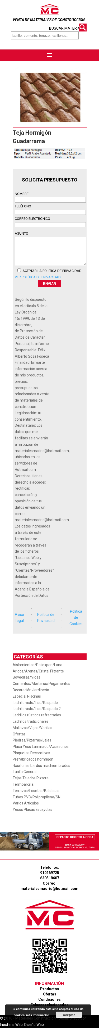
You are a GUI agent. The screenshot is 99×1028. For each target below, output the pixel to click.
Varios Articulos (26, 803)
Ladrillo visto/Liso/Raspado (35, 703)
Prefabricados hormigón (33, 759)
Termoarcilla (23, 784)
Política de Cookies (76, 617)
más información (38, 1015)
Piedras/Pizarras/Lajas (32, 740)
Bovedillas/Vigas (26, 677)
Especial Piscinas (27, 696)
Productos (49, 989)
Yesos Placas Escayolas (32, 809)
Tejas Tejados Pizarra (31, 778)
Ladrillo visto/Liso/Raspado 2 (37, 709)
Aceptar (69, 1014)
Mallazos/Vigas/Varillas (32, 728)
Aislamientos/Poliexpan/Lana (37, 665)
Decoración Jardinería (31, 690)
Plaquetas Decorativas (31, 753)
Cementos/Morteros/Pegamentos (41, 683)
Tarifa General (24, 772)
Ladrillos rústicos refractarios (37, 715)
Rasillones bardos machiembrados (41, 765)
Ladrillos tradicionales (31, 721)
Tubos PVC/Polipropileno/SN (36, 797)
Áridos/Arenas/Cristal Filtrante (38, 671)
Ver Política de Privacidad (38, 277)
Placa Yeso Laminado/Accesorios (41, 746)
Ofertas (19, 734)
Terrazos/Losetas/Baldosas (36, 791)
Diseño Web (34, 1024)
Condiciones (49, 999)
